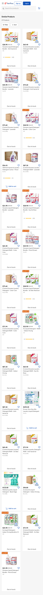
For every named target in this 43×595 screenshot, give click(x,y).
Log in (27, 3)
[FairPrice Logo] (9, 3)
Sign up (18, 3)
